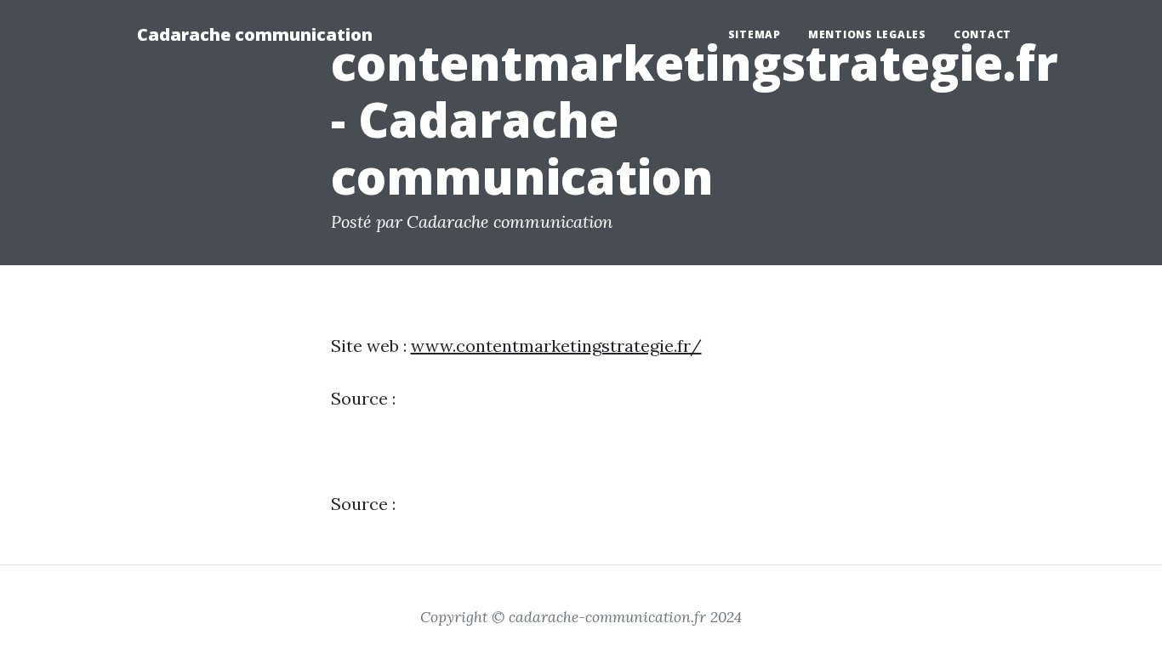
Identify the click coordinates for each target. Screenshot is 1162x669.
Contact (982, 34)
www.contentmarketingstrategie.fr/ (556, 345)
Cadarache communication (255, 34)
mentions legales (867, 34)
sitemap (754, 34)
